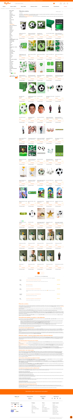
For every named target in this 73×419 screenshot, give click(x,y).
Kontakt (43, 406)
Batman (11, 34)
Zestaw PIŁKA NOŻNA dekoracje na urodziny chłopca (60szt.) (32, 159)
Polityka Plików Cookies (55, 411)
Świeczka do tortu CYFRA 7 (58, 243)
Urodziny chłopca (11, 10)
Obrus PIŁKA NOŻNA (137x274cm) (21, 96)
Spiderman (11, 44)
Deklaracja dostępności (45, 411)
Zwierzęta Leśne (12, 19)
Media (32, 411)
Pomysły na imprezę (34, 407)
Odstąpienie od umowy (55, 407)
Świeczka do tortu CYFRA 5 (31, 264)
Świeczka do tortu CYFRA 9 (22, 243)
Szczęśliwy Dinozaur (12, 15)
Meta (10, 58)
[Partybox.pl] (7, 4)
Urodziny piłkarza (12, 24)
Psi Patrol (11, 11)
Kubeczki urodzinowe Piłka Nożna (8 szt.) (23, 341)
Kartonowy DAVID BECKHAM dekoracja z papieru (22, 138)
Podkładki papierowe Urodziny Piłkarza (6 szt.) (24, 345)
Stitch (10, 18)
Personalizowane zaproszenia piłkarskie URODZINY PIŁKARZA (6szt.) (32, 76)
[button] (61, 3)
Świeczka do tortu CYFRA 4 (49, 243)
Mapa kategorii (33, 412)
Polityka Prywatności (55, 410)
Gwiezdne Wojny (12, 41)
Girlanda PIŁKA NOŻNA (40, 159)
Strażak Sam (11, 31)
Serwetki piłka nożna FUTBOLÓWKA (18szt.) (40, 34)
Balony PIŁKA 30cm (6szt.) (22, 117)
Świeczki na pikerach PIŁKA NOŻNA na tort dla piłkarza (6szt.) (59, 34)
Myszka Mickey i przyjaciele (13, 59)
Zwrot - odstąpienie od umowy (46, 408)
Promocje (11, 70)
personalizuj (23, 57)
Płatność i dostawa (44, 407)
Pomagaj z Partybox (55, 412)
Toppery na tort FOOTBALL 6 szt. (50, 54)
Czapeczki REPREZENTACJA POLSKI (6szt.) (49, 138)
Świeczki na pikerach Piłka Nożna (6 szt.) (23, 344)
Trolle (10, 60)
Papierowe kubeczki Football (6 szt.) (23, 346)
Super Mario (11, 55)
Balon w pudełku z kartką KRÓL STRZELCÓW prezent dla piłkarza (59, 222)
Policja (10, 54)
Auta (10, 43)
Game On (11, 16)
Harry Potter (11, 17)
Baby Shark (11, 66)
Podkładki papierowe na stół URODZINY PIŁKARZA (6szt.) (22, 55)
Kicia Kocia (11, 26)
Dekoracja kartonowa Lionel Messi (59, 264)
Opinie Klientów (33, 406)
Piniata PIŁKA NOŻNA (39, 96)
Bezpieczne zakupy (55, 408)
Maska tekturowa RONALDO (40, 117)
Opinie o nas (17, 396)
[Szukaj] (54, 3)
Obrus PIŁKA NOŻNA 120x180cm (50, 33)
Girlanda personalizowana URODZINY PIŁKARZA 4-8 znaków (49, 76)
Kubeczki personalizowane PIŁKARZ (24, 320)
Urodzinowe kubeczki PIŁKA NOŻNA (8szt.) (22, 34)
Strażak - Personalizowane (13, 25)
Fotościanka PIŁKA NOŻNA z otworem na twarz (40, 201)
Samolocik (11, 62)
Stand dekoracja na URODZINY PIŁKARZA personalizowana (31, 180)
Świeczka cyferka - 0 (21, 264)
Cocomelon (11, 35)
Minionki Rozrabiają (12, 51)
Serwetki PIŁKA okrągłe (23, 323)
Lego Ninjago (11, 67)
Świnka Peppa (11, 61)
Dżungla (11, 42)
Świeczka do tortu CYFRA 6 (40, 264)
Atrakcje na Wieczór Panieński (35, 408)
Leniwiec (11, 32)
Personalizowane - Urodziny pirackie (13, 47)
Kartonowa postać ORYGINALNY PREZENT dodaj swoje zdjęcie (41, 138)
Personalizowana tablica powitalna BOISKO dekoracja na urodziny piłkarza (59, 76)
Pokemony (11, 23)
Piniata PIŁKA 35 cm (57, 96)
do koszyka (23, 36)
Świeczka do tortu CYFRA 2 (49, 264)
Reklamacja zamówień (44, 410)
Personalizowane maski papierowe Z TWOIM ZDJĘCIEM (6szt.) (32, 138)
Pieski (10, 33)
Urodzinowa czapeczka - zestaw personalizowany (14, 39)
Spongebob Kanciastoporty (13, 68)
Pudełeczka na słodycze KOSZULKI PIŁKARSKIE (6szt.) (32, 96)
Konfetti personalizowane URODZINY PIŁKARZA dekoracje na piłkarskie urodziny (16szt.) (23, 76)
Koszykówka (11, 52)
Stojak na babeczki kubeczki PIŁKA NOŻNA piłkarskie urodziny (41, 180)
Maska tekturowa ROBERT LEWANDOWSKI (31, 117)
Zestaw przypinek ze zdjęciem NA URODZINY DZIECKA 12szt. (41, 222)
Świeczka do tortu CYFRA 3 (40, 243)
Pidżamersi (11, 27)
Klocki (10, 45)
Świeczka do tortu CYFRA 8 (31, 243)
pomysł (59, 306)
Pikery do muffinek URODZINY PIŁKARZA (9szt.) (40, 75)
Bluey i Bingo (11, 63)
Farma (10, 69)
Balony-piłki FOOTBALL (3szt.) (49, 180)
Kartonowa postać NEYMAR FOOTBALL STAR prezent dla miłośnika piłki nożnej (49, 118)
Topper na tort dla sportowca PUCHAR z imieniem (22, 180)
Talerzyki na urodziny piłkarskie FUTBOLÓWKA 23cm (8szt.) (31, 34)
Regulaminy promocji (55, 406)
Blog (32, 410)
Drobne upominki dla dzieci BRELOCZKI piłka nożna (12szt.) (50, 159)
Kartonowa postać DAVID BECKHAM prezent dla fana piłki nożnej (59, 118)
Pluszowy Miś (11, 53)
